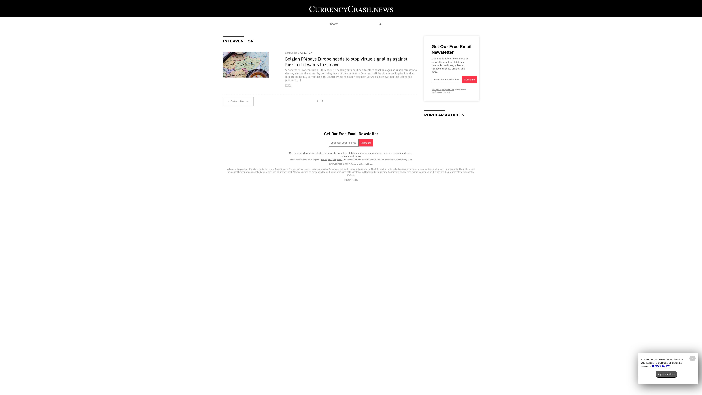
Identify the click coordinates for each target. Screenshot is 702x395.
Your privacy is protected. (443, 89)
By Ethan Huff (306, 53)
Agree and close (666, 374)
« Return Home (238, 101)
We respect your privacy (332, 159)
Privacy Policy (351, 180)
